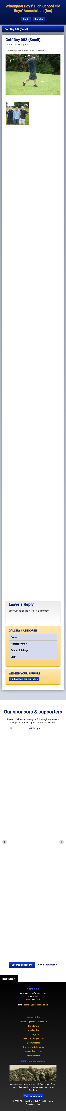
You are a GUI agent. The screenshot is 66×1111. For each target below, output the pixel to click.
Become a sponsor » (22, 965)
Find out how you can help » (24, 679)
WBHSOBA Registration (33, 1038)
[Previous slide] (4, 842)
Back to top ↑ (9, 979)
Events (14, 637)
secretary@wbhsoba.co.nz (36, 1005)
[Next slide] (61, 842)
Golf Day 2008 (23, 44)
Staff (13, 657)
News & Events (33, 1055)
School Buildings (19, 650)
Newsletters (33, 1026)
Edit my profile (33, 1043)
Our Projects (33, 1034)
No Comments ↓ (39, 50)
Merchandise (33, 1030)
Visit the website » (33, 1096)
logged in (25, 611)
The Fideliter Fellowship (33, 1047)
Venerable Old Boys (33, 1051)
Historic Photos (19, 644)
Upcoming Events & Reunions (33, 1022)
